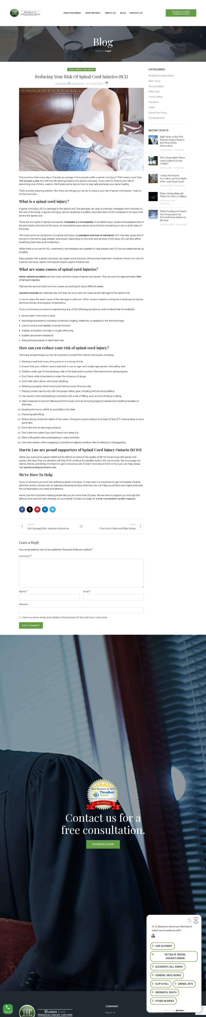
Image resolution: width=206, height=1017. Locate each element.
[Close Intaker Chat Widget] (195, 920)
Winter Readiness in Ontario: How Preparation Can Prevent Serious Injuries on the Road (173, 216)
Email (87, 591)
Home (98, 51)
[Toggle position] (189, 920)
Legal (108, 51)
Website (23, 604)
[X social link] (30, 509)
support (130, 498)
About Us (110, 1012)
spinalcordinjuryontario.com (40, 467)
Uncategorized (156, 118)
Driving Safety (156, 86)
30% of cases (95, 286)
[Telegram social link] (53, 509)
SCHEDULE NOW (103, 844)
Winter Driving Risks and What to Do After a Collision (173, 195)
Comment (25, 556)
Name (23, 591)
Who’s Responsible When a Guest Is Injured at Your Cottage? (172, 160)
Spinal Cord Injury (84, 69)
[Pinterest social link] (37, 509)
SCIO (54, 457)
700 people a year (29, 180)
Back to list (81, 526)
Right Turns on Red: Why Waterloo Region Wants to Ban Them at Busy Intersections (172, 141)
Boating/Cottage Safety (161, 75)
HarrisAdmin (77, 83)
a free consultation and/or (111, 498)
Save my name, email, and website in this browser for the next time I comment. (64, 617)
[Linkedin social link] (45, 509)
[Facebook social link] (22, 509)
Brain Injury (154, 81)
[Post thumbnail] (153, 143)
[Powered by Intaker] (180, 1011)
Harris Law (154, 91)
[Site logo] (25, 12)
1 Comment (178, 150)
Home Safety (156, 96)
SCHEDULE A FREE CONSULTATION (181, 13)
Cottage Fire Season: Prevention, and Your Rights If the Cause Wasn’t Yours (173, 178)
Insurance (154, 102)
